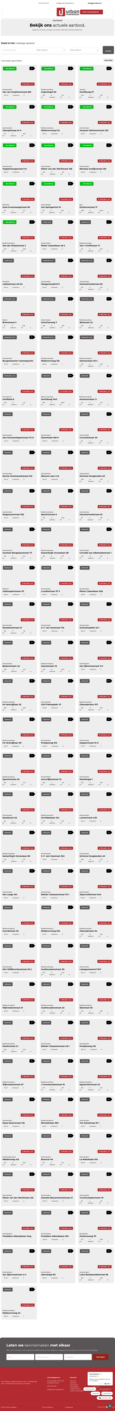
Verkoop (73, 1381)
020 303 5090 (51, 1386)
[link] (106, 1407)
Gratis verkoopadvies (77, 1391)
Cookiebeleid (69, 1407)
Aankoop (73, 1383)
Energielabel (74, 1387)
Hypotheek (74, 1385)
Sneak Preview (75, 1389)
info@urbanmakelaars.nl (55, 1389)
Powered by (101, 1383)
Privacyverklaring (47, 1407)
